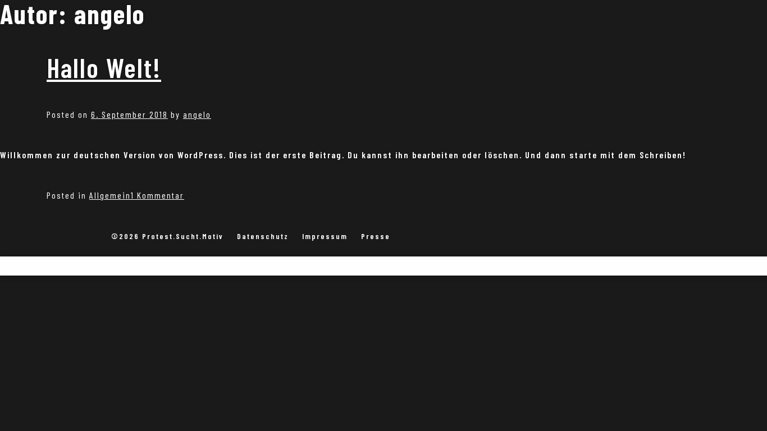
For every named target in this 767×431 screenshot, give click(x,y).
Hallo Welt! (104, 67)
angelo (197, 114)
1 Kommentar (157, 195)
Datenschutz (263, 236)
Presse (375, 236)
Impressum (325, 236)
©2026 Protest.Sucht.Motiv (167, 236)
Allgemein (110, 195)
